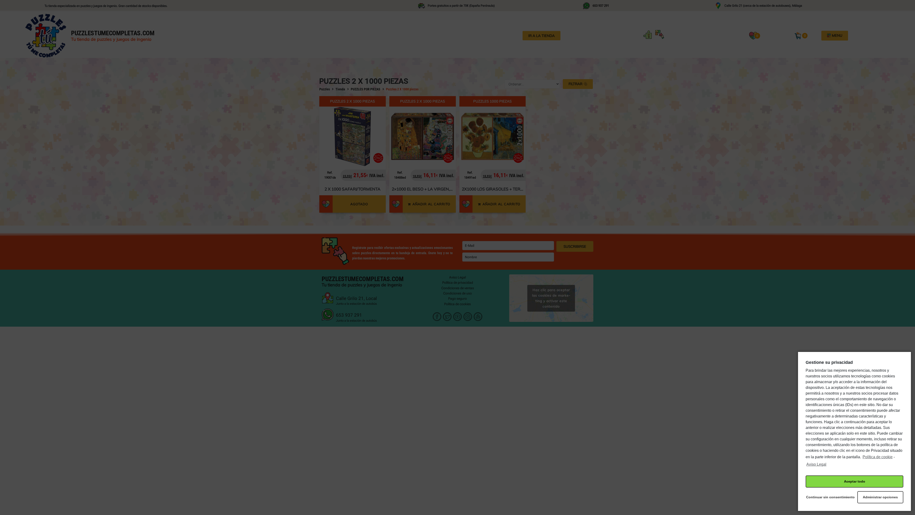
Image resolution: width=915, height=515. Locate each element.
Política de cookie (878, 457)
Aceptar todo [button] (854, 481)
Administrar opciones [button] (880, 497)
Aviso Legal (816, 464)
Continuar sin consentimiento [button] (829, 497)
